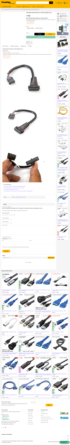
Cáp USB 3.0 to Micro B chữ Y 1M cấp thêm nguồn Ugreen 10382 (26, 332)
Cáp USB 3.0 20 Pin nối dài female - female (11, 189)
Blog (34, 6)
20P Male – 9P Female (22, 197)
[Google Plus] (4, 427)
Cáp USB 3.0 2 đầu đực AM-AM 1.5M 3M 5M (9, 373)
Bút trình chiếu (30, 411)
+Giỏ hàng (39, 34)
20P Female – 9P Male (15, 197)
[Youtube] (6, 427)
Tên (3, 240)
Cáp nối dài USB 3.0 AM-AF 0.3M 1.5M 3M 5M (26, 394)
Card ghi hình (30, 413)
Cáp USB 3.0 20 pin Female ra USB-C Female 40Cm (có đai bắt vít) (59, 353)
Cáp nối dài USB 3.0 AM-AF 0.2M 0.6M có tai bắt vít (9, 395)
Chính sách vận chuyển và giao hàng (47, 418)
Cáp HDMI (30, 418)
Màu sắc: (27, 26)
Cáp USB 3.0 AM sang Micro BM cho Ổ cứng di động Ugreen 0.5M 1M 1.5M (60, 395)
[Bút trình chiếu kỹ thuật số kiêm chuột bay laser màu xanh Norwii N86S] (62, 29)
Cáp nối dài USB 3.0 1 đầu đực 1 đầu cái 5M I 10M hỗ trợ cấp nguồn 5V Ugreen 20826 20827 (43, 374)
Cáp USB (31, 42)
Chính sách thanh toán (44, 420)
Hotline (59, 2)
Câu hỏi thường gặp (44, 413)
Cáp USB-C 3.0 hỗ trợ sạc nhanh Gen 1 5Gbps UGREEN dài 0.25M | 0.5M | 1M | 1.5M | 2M (26, 353)
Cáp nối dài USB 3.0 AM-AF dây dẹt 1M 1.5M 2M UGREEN (26, 311)
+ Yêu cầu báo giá (41, 37)
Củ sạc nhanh (30, 420)
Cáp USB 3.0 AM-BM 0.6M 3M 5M (57, 331)
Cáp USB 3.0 (31, 43)
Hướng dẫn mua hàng (44, 422)
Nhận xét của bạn (5, 225)
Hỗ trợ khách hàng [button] (27, 6)
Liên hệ (42, 415)
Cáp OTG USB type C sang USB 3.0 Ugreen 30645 (9, 332)
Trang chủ (19, 6)
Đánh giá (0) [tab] (23, 46)
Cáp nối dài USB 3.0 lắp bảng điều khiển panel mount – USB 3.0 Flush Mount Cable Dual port (43, 311)
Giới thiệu (42, 411)
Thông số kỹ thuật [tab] (14, 46)
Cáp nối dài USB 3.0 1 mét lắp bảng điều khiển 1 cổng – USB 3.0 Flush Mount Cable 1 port (9, 353)
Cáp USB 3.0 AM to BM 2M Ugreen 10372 (42, 331)
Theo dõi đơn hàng (41, 6)
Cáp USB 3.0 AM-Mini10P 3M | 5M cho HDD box (9, 311)
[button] (30, 28)
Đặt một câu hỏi (51, 257)
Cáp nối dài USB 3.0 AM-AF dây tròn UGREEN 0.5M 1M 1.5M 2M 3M (26, 290)
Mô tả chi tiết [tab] (6, 46)
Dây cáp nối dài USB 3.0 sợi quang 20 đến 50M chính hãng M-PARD (15, 186)
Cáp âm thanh (30, 415)
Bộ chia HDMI (30, 422)
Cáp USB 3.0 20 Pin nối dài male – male (42, 352)
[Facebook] (2, 427)
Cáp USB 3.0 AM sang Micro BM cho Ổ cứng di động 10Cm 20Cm (60, 290)
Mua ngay (50, 34)
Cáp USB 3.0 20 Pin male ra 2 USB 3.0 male (43, 394)
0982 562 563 (6, 416)
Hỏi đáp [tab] (30, 46)
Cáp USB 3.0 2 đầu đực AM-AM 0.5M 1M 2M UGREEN (59, 374)
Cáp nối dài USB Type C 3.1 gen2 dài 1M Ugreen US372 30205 (8, 290)
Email (30, 240)
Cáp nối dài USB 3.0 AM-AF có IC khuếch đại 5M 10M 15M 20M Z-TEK (26, 374)
